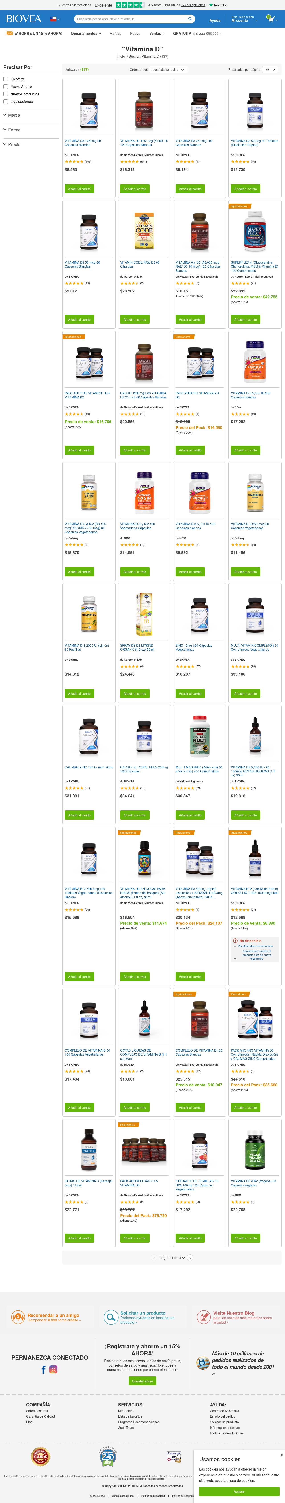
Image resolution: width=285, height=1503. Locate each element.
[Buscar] (190, 19)
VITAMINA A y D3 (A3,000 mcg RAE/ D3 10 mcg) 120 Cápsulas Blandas (198, 266)
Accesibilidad (97, 1496)
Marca (14, 115)
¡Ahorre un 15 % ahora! (38, 33)
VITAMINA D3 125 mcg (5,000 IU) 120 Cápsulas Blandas (144, 143)
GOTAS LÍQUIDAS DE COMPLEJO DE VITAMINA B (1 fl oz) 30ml (143, 1054)
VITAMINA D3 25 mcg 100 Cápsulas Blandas (194, 143)
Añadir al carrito (79, 188)
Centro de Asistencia (224, 1410)
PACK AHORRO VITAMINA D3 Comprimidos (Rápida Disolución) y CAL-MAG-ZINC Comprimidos (254, 1054)
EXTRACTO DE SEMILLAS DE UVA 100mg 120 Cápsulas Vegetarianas (197, 1185)
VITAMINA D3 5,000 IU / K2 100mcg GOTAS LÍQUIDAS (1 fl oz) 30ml (253, 771)
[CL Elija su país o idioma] (55, 19)
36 (267, 69)
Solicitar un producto (224, 1422)
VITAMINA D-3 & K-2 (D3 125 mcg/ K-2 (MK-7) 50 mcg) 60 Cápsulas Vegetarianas (85, 528)
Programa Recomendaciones (138, 1422)
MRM (238, 1195)
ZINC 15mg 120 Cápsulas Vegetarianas (194, 647)
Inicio (121, 56)
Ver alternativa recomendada (255, 946)
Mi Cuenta (125, 1410)
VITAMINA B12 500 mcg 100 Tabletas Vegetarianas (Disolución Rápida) (89, 893)
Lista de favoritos (130, 1416)
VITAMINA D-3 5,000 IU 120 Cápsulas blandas (195, 526)
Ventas (155, 33)
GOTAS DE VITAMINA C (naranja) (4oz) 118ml (89, 1183)
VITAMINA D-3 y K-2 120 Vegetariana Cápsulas (137, 526)
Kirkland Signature (191, 781)
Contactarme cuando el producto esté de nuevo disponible (257, 954)
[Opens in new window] (44, 1369)
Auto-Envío (126, 1427)
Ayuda (215, 20)
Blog (29, 1422)
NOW (238, 407)
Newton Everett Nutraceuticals (143, 155)
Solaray (73, 538)
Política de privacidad (153, 1496)
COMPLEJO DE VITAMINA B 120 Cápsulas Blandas (199, 1052)
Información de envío (225, 1427)
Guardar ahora (142, 1381)
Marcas (115, 33)
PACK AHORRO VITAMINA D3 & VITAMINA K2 (87, 395)
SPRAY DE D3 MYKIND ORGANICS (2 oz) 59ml (137, 647)
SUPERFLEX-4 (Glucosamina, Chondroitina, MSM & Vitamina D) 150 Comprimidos (254, 266)
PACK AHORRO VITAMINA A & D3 (197, 395)
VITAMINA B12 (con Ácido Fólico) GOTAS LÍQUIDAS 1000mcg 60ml (254, 891)
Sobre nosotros (37, 1410)
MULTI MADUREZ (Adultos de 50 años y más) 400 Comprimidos (199, 769)
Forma (14, 129)
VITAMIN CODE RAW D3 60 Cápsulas (140, 264)
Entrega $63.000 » (197, 33)
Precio (14, 144)
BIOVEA (74, 155)
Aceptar (239, 1491)
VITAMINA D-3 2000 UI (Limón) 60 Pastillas (87, 647)
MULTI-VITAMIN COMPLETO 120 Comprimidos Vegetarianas (254, 647)
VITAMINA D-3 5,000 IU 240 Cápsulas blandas (251, 395)
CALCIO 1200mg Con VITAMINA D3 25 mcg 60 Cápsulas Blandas (143, 395)
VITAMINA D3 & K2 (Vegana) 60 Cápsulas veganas (253, 1183)
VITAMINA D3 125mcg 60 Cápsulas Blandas (83, 143)
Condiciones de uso (123, 1496)
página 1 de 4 (170, 1257)
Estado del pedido (222, 1416)
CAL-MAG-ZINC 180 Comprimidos (89, 767)
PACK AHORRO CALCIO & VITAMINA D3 (139, 1183)
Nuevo (135, 33)
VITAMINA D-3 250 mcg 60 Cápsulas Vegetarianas (250, 526)
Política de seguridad (183, 1496)
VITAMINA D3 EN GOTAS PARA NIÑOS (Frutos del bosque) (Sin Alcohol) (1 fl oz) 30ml (142, 893)
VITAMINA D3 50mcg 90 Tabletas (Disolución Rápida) (254, 143)
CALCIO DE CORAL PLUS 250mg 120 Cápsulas (144, 769)
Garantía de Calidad (40, 1416)
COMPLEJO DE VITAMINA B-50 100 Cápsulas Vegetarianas (87, 1052)
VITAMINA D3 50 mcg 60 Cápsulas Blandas (82, 264)
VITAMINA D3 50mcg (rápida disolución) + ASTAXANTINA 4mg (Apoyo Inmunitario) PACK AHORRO (199, 893)
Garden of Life (133, 276)
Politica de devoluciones (227, 1433)
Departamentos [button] (84, 33)
